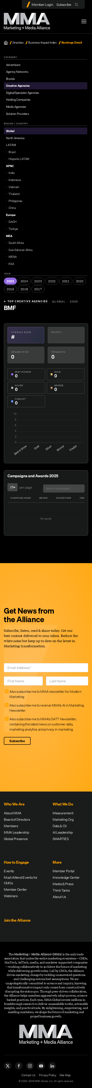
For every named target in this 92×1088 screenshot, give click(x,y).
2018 (24, 289)
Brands (10, 78)
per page (25, 487)
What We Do (63, 804)
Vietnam (14, 187)
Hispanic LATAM (19, 159)
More (57, 862)
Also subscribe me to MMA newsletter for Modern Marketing (45, 694)
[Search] (77, 4)
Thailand (14, 193)
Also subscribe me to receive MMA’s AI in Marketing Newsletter (46, 707)
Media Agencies (16, 106)
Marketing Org (63, 819)
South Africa (16, 242)
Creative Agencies (18, 85)
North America (15, 138)
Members (11, 826)
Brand (43, 498)
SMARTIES (60, 839)
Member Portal (63, 871)
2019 (10, 289)
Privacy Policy (47, 1075)
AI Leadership (63, 832)
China (12, 207)
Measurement (63, 813)
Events (9, 871)
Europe (11, 215)
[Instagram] (30, 1066)
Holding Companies (18, 99)
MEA (9, 236)
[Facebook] (19, 1066)
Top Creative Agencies (26, 301)
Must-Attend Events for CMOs (20, 880)
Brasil (12, 152)
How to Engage (16, 862)
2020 (79, 281)
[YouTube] (41, 1066)
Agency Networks (17, 71)
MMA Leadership (16, 832)
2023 (38, 281)
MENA (13, 256)
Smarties (18, 42)
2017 (38, 289)
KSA (11, 263)
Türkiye (13, 228)
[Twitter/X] (8, 1066)
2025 (10, 281)
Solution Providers (17, 113)
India (11, 172)
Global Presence (16, 839)
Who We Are (14, 804)
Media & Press (63, 884)
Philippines (15, 201)
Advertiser (63, 498)
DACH (12, 221)
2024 (24, 281)
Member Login (42, 4)
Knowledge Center (66, 877)
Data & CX (60, 826)
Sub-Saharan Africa (20, 250)
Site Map (64, 1075)
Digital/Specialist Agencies (22, 92)
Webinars (11, 896)
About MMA (12, 813)
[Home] (6, 43)
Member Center (15, 889)
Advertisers (13, 64)
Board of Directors (17, 819)
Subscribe (63, 4)
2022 (52, 281)
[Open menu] (84, 21)
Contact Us (28, 1075)
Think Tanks (61, 890)
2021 (66, 281)
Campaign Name (20, 498)
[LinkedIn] (52, 1066)
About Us (59, 897)
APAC (10, 166)
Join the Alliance (17, 920)
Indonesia (15, 180)
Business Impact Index (42, 42)
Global (10, 131)
